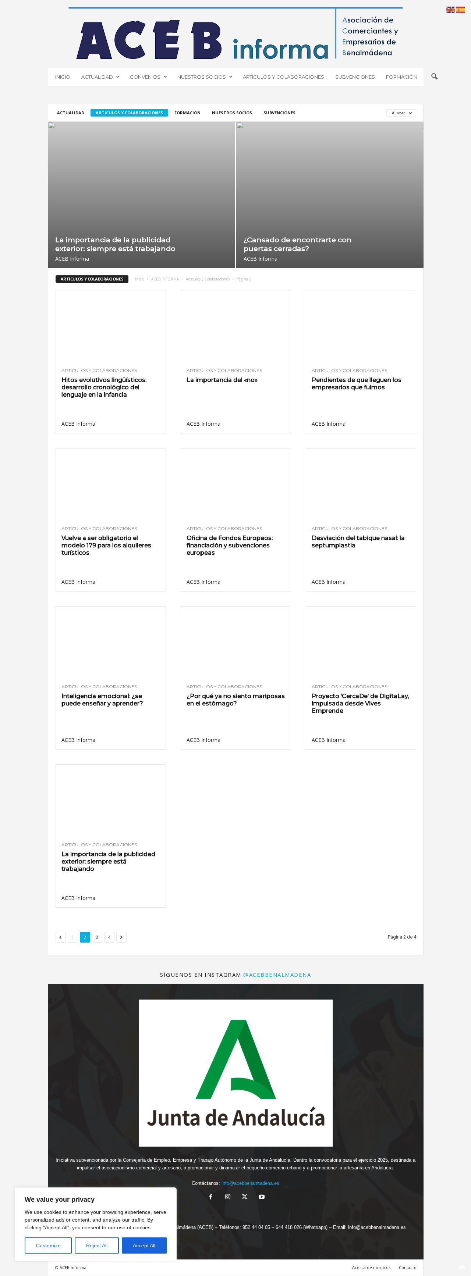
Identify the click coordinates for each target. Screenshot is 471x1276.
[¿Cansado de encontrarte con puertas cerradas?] (330, 195)
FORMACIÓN (401, 77)
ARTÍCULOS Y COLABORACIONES (283, 77)
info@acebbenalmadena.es (250, 1183)
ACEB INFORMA (165, 279)
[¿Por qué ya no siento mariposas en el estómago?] (236, 642)
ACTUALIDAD (97, 77)
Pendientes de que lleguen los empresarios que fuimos (356, 383)
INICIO (62, 77)
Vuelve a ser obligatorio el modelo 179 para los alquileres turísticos (106, 545)
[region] (96, 1224)
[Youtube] (261, 1197)
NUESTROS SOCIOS (201, 77)
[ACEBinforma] (236, 33)
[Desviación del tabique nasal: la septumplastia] (361, 484)
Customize (48, 1245)
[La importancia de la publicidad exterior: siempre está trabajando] (141, 195)
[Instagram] (227, 1197)
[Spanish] (460, 9)
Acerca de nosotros (371, 1267)
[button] (434, 77)
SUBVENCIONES (355, 77)
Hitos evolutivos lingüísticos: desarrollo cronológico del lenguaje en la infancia (103, 387)
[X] (244, 1197)
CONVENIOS (145, 77)
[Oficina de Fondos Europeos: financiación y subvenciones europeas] (236, 484)
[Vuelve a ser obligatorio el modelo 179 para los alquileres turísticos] (111, 484)
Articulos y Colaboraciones (129, 112)
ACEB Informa (72, 258)
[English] (451, 9)
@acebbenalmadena (277, 974)
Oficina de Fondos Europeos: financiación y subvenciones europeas (230, 545)
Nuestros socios (232, 112)
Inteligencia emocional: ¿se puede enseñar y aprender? (102, 700)
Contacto (408, 1267)
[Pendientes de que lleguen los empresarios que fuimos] (361, 326)
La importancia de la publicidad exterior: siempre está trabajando (115, 244)
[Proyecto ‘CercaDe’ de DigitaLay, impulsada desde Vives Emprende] (361, 642)
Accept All (144, 1245)
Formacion (187, 112)
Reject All (96, 1245)
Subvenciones (279, 112)
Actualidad (70, 112)
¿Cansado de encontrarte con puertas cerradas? (298, 244)
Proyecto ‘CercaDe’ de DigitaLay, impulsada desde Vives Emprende (360, 703)
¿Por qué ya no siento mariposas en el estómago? (236, 700)
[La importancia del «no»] (236, 326)
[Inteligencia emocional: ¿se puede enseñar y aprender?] (111, 642)
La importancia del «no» (222, 379)
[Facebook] (210, 1197)
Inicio (139, 279)
